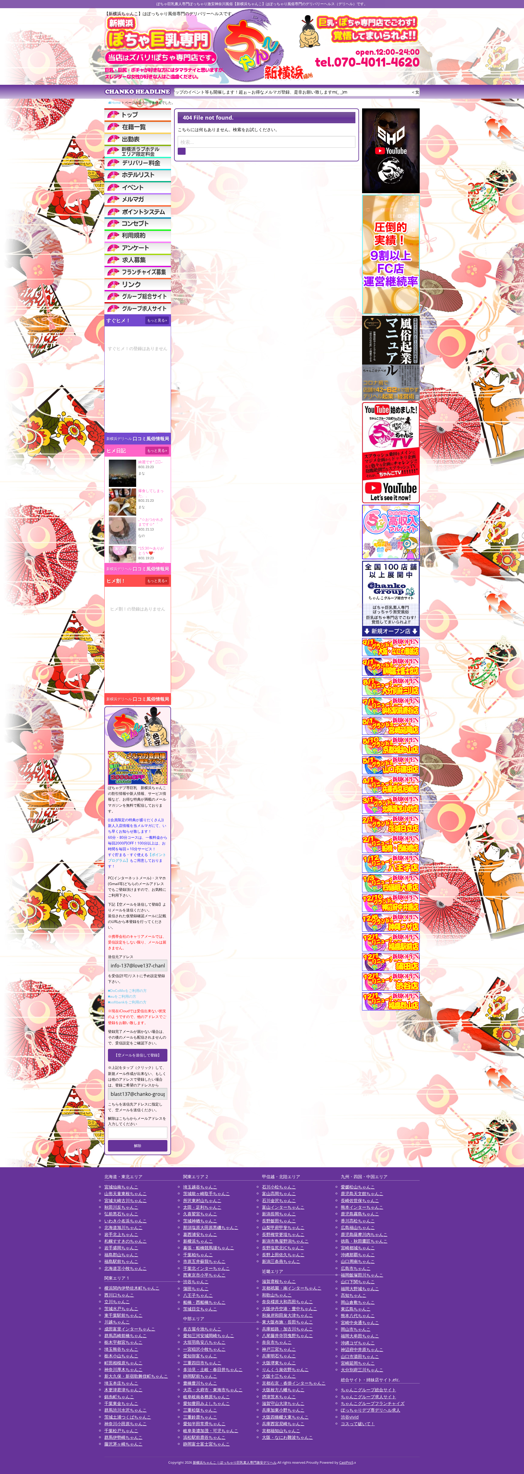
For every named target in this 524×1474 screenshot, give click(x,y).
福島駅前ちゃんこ (121, 1261)
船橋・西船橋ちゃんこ (204, 1302)
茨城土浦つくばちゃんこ (127, 1417)
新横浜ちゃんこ (198, 1241)
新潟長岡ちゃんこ (279, 1214)
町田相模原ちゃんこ (123, 1363)
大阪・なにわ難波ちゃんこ (287, 1437)
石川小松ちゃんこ (279, 1187)
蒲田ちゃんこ (196, 1288)
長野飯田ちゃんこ (279, 1221)
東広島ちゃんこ (356, 1309)
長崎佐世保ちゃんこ (360, 1200)
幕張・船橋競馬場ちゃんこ (208, 1248)
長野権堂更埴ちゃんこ (283, 1234)
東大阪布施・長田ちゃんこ (287, 1322)
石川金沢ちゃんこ (279, 1200)
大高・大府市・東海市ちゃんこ (213, 1390)
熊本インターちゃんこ (362, 1207)
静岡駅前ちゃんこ (200, 1376)
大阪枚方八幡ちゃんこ (283, 1390)
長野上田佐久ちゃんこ (283, 1255)
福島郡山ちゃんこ (121, 1255)
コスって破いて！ (358, 1423)
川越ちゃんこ (117, 1322)
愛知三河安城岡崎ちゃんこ (208, 1335)
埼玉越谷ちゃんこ (200, 1187)
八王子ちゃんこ (198, 1295)
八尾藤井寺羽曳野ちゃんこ (287, 1335)
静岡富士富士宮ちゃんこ (206, 1444)
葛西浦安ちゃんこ (200, 1234)
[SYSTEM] (137, 151)
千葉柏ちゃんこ (198, 1255)
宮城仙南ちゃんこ (121, 1187)
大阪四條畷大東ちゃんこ (285, 1417)
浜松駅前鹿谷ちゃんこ (204, 1437)
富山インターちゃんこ (283, 1207)
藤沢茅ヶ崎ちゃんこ (123, 1444)
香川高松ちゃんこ (358, 1221)
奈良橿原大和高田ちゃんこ (287, 1301)
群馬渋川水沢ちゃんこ (125, 1410)
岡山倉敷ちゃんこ (358, 1302)
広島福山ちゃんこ (358, 1227)
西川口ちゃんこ (119, 1295)
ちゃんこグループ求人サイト (368, 1397)
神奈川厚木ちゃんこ (123, 1369)
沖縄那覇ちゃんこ (358, 1255)
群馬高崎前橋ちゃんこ (125, 1335)
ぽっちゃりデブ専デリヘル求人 (370, 1410)
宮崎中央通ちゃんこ (360, 1322)
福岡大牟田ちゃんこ (360, 1336)
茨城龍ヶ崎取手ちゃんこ (206, 1193)
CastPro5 (346, 1462)
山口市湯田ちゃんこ (360, 1356)
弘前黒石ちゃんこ (121, 1214)
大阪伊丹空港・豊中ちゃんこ (289, 1308)
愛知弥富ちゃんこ (200, 1356)
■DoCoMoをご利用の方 (127, 990)
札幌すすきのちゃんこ (125, 1241)
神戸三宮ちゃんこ (279, 1349)
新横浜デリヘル (119, 438)
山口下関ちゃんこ (358, 1281)
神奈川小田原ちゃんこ (125, 1423)
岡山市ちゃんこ (356, 1329)
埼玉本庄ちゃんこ (121, 1383)
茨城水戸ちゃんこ (121, 1308)
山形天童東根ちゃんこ (125, 1193)
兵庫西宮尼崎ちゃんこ (283, 1423)
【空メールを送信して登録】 (137, 1055)
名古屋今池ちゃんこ (202, 1329)
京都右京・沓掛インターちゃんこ (294, 1383)
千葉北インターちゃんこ (206, 1268)
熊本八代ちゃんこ (358, 1315)
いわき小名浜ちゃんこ (125, 1221)
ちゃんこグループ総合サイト (368, 1390)
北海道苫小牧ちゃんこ (125, 1268)
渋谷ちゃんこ (196, 1281)
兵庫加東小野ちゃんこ (283, 1410)
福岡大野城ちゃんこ (360, 1288)
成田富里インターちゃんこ (129, 1329)
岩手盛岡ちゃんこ (121, 1248)
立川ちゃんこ (117, 1301)
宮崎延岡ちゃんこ (358, 1363)
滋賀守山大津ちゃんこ (283, 1403)
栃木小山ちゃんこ (121, 1356)
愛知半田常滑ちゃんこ (204, 1423)
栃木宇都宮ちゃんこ (123, 1342)
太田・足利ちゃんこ (202, 1207)
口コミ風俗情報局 (151, 438)
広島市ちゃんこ (356, 1268)
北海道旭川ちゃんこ (123, 1227)
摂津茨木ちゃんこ (279, 1397)
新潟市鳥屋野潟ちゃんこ (285, 1241)
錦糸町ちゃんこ (119, 1397)
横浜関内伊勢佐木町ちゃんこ (132, 1288)
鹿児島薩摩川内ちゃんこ (364, 1234)
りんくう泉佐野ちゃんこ (285, 1369)
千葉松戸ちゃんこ (121, 1430)
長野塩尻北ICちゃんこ (283, 1248)
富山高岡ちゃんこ (279, 1193)
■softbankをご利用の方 (127, 1002)
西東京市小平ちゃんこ (204, 1275)
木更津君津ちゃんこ (123, 1390)
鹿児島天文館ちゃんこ (362, 1193)
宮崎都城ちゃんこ (358, 1248)
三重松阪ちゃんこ (200, 1410)
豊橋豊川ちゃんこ (200, 1383)
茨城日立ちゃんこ (200, 1309)
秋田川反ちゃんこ (121, 1207)
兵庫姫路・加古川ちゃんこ (287, 1329)
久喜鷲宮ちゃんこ (200, 1214)
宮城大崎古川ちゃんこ (125, 1200)
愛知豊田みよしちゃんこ (206, 1403)
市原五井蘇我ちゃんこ (204, 1261)
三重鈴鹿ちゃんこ (200, 1417)
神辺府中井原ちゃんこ (362, 1349)
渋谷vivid (350, 1417)
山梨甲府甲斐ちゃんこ (283, 1227)
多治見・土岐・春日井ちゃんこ (213, 1369)
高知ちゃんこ (353, 1295)
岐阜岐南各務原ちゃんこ (206, 1397)
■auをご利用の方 (122, 996)
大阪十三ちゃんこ (279, 1376)
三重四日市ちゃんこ (202, 1363)
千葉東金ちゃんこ (121, 1403)
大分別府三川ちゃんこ (362, 1370)
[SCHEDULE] (137, 139)
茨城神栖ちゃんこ (200, 1221)
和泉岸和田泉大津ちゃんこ (287, 1315)
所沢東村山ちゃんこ (202, 1200)
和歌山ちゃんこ (277, 1295)
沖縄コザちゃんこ (358, 1343)
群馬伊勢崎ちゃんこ (123, 1437)
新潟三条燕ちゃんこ (281, 1261)
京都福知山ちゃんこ (281, 1430)
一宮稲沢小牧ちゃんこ (204, 1349)
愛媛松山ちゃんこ (358, 1187)
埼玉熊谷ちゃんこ (121, 1349)
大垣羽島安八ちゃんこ (204, 1342)
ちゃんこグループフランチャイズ (373, 1403)
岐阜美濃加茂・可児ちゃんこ (210, 1430)
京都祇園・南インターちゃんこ (291, 1288)
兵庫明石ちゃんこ (279, 1356)
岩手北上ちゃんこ (121, 1234)
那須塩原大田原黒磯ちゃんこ (210, 1227)
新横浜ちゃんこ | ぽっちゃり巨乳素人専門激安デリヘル (235, 1462)
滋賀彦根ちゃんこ (279, 1281)
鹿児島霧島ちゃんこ (360, 1214)
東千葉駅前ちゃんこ (123, 1315)
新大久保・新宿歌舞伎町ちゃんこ (136, 1376)
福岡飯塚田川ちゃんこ (362, 1275)
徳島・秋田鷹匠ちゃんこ (364, 1241)
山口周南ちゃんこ (358, 1261)
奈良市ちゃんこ (277, 1342)
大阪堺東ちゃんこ (279, 1363)
